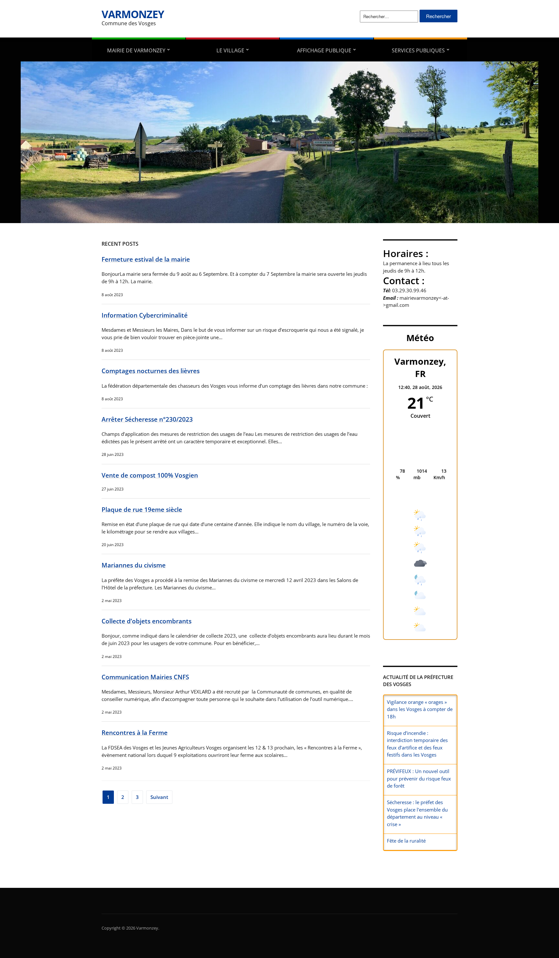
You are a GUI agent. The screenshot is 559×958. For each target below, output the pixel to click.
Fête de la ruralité (406, 840)
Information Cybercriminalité (145, 315)
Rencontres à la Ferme (135, 732)
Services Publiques (418, 50)
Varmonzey (133, 14)
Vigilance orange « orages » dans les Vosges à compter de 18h (420, 709)
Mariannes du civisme (134, 565)
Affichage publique (324, 50)
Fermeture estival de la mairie (146, 259)
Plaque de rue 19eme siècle (142, 509)
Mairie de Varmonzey (136, 50)
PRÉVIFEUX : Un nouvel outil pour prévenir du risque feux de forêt (419, 778)
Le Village (230, 50)
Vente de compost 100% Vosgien (150, 475)
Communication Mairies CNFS (145, 677)
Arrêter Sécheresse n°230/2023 (147, 419)
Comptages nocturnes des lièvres (151, 371)
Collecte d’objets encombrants (147, 621)
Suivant (159, 797)
